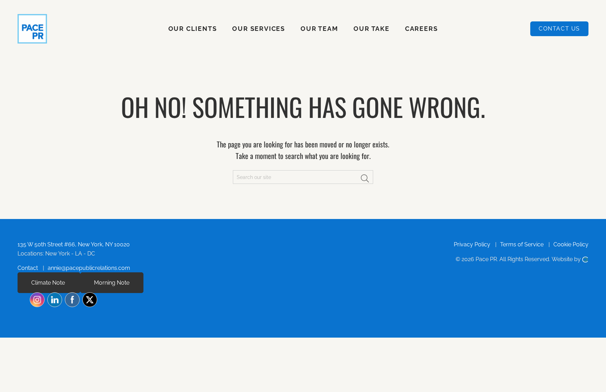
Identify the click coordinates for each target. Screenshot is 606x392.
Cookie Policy (570, 244)
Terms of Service (522, 244)
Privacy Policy (472, 244)
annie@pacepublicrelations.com (89, 268)
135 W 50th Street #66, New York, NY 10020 (74, 244)
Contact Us (559, 28)
